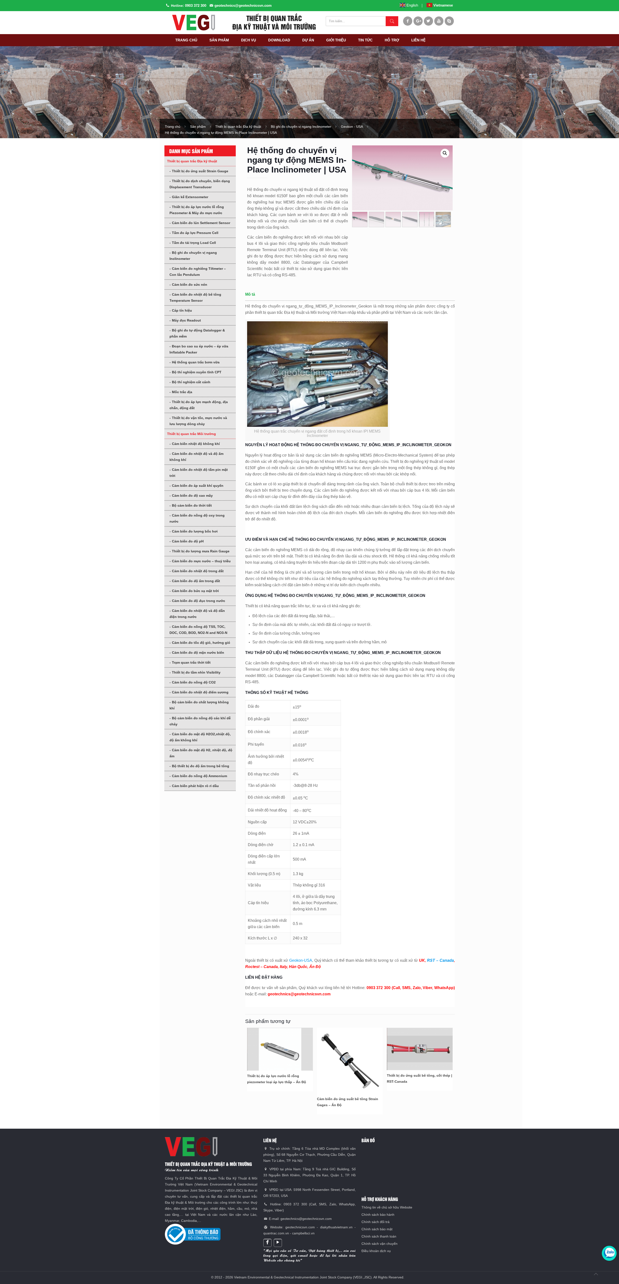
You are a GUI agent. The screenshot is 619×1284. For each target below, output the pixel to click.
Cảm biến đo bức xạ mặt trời (195, 591)
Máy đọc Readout (186, 320)
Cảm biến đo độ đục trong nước (198, 601)
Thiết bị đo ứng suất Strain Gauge (200, 171)
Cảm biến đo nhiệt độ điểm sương (200, 692)
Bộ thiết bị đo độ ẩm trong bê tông (200, 766)
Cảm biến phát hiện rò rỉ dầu (195, 786)
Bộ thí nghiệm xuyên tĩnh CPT (196, 372)
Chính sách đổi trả (375, 1222)
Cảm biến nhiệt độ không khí (196, 444)
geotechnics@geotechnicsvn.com (243, 5)
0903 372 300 (195, 5)
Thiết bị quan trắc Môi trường (191, 434)
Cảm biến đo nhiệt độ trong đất (198, 571)
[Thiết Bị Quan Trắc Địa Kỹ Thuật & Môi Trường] (193, 22)
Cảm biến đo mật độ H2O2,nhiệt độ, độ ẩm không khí (200, 737)
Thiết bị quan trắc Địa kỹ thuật (238, 126)
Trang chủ (172, 126)
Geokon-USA (300, 960)
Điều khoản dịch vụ (376, 1251)
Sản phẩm (198, 126)
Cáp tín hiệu (182, 310)
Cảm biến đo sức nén (189, 284)
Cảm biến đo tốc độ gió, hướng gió (201, 643)
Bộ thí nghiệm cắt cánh (191, 382)
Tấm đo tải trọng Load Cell (194, 243)
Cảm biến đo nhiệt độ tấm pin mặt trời (198, 473)
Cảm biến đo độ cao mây (192, 495)
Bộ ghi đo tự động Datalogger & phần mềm (197, 333)
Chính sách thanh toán (378, 1236)
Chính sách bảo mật (376, 1229)
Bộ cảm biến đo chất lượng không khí (199, 705)
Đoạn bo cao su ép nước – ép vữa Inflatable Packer (198, 349)
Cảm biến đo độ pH (188, 541)
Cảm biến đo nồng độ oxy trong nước (197, 518)
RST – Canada (440, 960)
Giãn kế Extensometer (190, 197)
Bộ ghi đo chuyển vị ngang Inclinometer (301, 126)
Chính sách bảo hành (377, 1214)
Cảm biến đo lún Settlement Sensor (201, 223)
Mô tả (250, 294)
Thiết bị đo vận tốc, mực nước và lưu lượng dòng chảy (198, 421)
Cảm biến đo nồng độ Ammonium (199, 776)
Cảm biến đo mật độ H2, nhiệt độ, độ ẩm (200, 753)
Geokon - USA (352, 126)
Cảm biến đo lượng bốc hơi (195, 531)
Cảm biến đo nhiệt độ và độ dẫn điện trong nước (197, 614)
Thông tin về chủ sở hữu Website (386, 1207)
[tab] (350, 296)
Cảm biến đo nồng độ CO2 (194, 682)
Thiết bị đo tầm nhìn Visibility (196, 672)
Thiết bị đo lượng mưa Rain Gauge (200, 551)
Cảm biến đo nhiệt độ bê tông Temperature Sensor (195, 297)
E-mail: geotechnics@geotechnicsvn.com (300, 1219)
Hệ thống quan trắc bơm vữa (196, 362)
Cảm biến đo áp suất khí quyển (197, 486)
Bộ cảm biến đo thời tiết (192, 505)
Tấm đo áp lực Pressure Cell (195, 233)
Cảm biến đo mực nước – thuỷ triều (201, 561)
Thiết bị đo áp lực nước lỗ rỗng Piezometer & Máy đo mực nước (196, 210)
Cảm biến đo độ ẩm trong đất (196, 581)
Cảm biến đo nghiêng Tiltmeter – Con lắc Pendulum (197, 272)
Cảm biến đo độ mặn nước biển (198, 652)
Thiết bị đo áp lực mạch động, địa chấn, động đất (198, 405)
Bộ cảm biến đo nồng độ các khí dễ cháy (200, 721)
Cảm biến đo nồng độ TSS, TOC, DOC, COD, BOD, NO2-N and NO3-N (198, 630)
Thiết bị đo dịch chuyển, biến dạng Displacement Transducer (199, 184)
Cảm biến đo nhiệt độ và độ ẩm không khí (196, 457)
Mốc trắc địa (182, 392)
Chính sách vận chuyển (379, 1244)
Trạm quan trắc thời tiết (191, 662)
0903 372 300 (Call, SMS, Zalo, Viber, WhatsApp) (411, 988)
